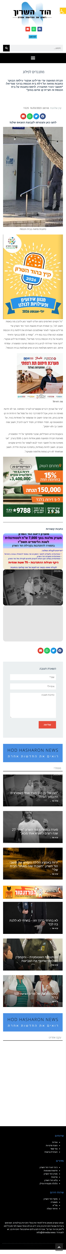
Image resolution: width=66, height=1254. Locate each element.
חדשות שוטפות (51, 1170)
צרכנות (54, 1177)
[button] (63, 11)
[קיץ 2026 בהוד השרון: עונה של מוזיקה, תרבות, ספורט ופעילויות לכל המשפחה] (33, 276)
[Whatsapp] (33, 29)
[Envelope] (27, 29)
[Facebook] (39, 29)
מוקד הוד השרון (51, 1199)
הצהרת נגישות (51, 1152)
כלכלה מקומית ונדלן (49, 1183)
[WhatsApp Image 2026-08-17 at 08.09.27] (33, 486)
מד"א (55, 1205)
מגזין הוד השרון (51, 1174)
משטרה (54, 1202)
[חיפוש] (6, 48)
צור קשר (54, 1148)
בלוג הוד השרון (51, 1180)
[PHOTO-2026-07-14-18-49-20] (40, 375)
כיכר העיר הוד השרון (49, 1167)
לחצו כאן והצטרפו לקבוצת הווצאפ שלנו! (33, 122)
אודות (55, 1142)
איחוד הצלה (52, 1208)
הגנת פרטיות (52, 1145)
